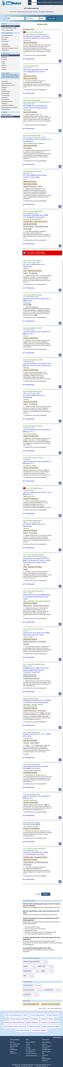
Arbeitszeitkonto (5, 99)
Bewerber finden (14, 1046)
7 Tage (3, 63)
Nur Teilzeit (4, 39)
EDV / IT (26, 1015)
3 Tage (3, 61)
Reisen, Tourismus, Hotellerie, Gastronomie (14, 1026)
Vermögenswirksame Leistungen (9, 107)
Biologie (47, 971)
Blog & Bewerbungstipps (46, 1057)
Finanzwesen (35, 1018)
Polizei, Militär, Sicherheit (23, 1030)
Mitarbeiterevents (6, 91)
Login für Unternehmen (13, 1052)
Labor (28, 976)
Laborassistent (41, 11)
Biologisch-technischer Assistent (24, 11)
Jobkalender (45, 1055)
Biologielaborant (50, 11)
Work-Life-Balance (6, 109)
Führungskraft (5, 44)
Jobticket (4, 89)
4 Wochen (4, 67)
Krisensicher (5, 97)
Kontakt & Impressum (31, 1053)
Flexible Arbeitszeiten (7, 83)
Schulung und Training (47, 1018)
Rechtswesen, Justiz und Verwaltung (14, 1022)
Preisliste (28, 1048)
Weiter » (45, 894)
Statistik (28, 1044)
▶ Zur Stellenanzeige (28, 58)
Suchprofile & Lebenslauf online (46, 1048)
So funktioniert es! (30, 1051)
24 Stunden (4, 57)
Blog (43, 1053)
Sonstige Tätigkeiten (52, 1015)
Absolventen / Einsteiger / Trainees (10, 48)
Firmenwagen (5, 81)
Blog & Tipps (48, 2)
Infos (61, 2)
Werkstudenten (5, 50)
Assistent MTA (30, 995)
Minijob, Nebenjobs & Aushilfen (51, 1026)
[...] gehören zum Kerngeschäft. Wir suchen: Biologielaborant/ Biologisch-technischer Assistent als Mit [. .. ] (37, 55)
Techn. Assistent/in (31, 985)
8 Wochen (4, 69)
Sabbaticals (4, 87)
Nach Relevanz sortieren (7, 116)
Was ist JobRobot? (30, 1042)
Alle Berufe (44, 1060)
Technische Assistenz (32, 990)
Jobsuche (44, 1044)
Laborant (35, 11)
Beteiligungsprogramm (7, 101)
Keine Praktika (5, 37)
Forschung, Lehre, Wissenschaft (49, 1022)
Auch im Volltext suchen (7, 30)
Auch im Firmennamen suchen (9, 28)
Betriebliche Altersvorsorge (8, 85)
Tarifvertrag (4, 103)
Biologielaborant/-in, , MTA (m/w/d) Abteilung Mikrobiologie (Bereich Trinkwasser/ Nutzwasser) (36, 670)
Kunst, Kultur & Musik (34, 1026)
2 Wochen (4, 65)
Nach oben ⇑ (57, 1037)
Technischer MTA (52, 990)
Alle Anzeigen (5, 55)
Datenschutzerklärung (31, 1055)
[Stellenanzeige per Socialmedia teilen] (60, 61)
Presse (28, 1046)
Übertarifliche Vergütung (7, 105)
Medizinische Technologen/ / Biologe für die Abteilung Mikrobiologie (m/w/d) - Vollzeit (36, 597)
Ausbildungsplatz (6, 46)
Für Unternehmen (55, 2)
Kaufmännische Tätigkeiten (39, 1030)
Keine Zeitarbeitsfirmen (7, 35)
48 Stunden (4, 59)
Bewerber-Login (40, 2)
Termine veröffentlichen (13, 1048)
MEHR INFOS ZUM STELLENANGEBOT (36, 55)
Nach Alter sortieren (6, 114)
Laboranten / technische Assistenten (50, 1004)
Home (30, 2)
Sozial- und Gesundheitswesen (31, 1004)
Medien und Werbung (32, 1022)
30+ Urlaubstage (5, 95)
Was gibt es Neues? (31, 1049)
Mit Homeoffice (5, 41)
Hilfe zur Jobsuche (46, 1046)
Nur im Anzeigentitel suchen (8, 26)
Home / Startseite (46, 1042)
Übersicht (12, 1042)
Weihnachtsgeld (5, 93)
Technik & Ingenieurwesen (38, 1015)
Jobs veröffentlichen (15, 1044)
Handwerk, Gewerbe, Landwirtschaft (19, 1018)
